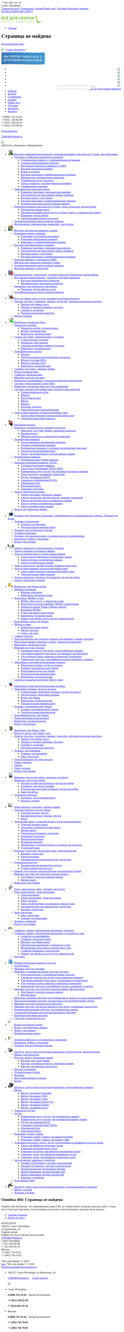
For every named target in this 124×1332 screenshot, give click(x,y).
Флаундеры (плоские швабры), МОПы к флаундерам (50, 604)
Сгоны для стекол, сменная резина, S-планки (39, 336)
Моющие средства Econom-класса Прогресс (38, 1003)
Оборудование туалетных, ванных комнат (36, 807)
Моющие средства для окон (29, 377)
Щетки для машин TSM (34, 1096)
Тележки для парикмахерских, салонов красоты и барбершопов (49, 536)
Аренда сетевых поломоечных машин (41, 503)
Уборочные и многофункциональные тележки (39, 662)
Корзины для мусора (32, 853)
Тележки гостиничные (26, 521)
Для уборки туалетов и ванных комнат (42, 877)
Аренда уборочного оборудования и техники (38, 548)
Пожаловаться (9, 131)
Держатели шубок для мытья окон (39, 328)
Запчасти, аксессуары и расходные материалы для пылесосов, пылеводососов (56, 1051)
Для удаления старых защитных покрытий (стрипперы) (51, 656)
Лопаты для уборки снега (35, 304)
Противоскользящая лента (35, 209)
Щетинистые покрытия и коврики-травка (37, 262)
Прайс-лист (50, 8)
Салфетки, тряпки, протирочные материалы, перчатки (43, 930)
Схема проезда (40, 1278)
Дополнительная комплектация (38, 451)
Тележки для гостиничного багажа (33, 530)
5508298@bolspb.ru (11, 136)
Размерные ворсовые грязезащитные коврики (46, 192)
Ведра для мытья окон (26, 371)
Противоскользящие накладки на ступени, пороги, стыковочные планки (61, 212)
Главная (5, 8)
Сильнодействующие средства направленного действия (45, 1012)
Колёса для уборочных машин (30, 1027)
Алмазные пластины (32, 488)
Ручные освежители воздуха (36, 868)
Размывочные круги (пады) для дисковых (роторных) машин (54, 471)
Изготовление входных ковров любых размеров (47, 195)
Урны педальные (30, 856)
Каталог (15, 8)
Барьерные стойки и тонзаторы (31, 539)
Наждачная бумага (31, 486)
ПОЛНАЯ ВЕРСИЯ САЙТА (17, 11)
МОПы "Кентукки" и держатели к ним (42, 601)
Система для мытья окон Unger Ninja (34, 383)
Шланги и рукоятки (25, 1069)
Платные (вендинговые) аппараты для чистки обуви (49, 789)
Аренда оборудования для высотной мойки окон (41, 412)
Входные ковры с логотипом (36, 198)
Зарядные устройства (32, 1177)
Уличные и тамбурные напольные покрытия (38, 157)
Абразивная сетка (30, 483)
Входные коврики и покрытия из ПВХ (35, 259)
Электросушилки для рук (35, 812)
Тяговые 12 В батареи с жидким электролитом (46, 1163)
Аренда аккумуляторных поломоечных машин (46, 500)
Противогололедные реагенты (37, 313)
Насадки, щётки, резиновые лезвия (33, 1057)
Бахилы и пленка (30, 800)
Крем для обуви (29, 792)
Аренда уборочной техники (29, 491)
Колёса (18, 1081)
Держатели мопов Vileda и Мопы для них (43, 607)
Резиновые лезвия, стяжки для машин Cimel (45, 1139)
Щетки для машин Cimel (34, 1099)
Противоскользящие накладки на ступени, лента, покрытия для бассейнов (55, 206)
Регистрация (104, 88)
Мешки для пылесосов (26, 1054)
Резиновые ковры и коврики (30, 233)
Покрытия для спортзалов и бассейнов (35, 286)
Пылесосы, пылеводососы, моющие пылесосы (39, 427)
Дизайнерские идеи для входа (37, 180)
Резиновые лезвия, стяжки (28, 1134)
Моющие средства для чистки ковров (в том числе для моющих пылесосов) (56, 1006)
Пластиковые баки (24, 1180)
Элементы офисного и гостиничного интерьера (40, 1039)
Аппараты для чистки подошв (37, 786)
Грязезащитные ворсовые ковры (32, 189)
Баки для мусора (30, 756)
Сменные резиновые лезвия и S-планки (42, 345)
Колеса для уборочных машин (30, 509)
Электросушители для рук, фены (32, 810)
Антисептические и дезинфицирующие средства (48, 974)
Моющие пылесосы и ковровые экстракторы (45, 436)
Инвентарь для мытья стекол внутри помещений (41, 386)
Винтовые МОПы (31, 609)
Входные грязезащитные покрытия (40, 280)
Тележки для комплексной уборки (39, 668)
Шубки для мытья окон (33, 331)
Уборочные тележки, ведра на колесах (42, 665)
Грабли (18, 765)
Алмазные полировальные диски (39, 1148)
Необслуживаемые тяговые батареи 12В (43, 1171)
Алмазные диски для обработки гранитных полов (48, 1157)
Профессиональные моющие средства (34, 963)
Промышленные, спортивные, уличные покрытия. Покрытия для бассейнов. (56, 274)
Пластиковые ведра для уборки (31, 621)
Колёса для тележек (25, 541)
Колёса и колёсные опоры (27, 1024)
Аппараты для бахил (25, 795)
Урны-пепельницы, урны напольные (34, 892)
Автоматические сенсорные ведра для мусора (46, 859)
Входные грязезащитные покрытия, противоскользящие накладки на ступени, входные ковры (65, 154)
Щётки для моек (23, 1189)
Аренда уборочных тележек (29, 580)
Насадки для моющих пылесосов (39, 1066)
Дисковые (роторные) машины (38, 465)
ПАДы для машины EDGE (35, 477)
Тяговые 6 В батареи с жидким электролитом (46, 1166)
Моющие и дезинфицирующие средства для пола (41, 971)
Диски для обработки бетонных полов (42, 1145)
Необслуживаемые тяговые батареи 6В (42, 1174)
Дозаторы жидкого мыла (34, 824)
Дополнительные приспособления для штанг (45, 357)
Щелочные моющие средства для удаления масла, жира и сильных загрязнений (58, 998)
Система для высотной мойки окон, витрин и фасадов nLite (47, 389)
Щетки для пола (29, 630)
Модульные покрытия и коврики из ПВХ (43, 165)
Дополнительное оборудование (38, 418)
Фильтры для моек (24, 1192)
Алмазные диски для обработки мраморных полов (48, 1154)
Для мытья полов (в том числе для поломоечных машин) (52, 650)
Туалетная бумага (30, 847)
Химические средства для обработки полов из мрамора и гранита (57, 659)
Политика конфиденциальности (19, 1267)
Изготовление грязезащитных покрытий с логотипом (43, 224)
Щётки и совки (22, 624)
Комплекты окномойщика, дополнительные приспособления (48, 380)
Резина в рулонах (30, 171)
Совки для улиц (29, 633)
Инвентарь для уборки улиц (29, 730)
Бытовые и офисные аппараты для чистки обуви (47, 783)
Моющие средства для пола (29, 647)
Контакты (73, 8)
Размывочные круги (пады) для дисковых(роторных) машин (54, 1119)
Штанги (25, 354)
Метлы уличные (23, 316)
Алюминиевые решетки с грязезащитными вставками (50, 160)
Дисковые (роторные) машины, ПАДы (35, 462)
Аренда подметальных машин (37, 506)
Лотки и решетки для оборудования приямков (46, 183)
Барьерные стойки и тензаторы (31, 1042)
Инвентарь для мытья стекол (29, 322)
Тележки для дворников (27, 750)
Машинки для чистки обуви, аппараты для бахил (40, 777)
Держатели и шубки (25, 325)
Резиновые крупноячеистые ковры (40, 236)
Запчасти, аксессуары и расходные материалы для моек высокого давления (55, 1186)
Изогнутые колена (31, 398)
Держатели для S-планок (34, 342)
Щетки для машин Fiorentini (36, 1093)
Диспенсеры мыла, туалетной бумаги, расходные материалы (47, 821)
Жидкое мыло (28, 830)
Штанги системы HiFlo (33, 360)
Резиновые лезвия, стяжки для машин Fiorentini (47, 1136)
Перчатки (19, 956)
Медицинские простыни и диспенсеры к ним (46, 948)
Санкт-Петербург (15, 49)
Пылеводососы (29, 433)
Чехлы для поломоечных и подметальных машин (48, 454)
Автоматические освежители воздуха (41, 865)
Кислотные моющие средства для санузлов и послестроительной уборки (54, 1000)
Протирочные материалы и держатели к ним (45, 945)
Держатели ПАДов (24, 1110)
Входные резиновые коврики (37, 168)
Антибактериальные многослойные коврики (45, 203)
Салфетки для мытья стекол (36, 939)
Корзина (83, 8)
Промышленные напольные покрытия (42, 283)
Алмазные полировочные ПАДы (39, 480)
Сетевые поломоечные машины (38, 445)
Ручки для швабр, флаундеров (37, 612)
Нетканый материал (32, 842)
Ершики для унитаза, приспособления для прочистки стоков (47, 871)
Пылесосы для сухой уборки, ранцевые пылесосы (48, 430)
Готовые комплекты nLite (35, 392)
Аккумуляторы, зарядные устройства (34, 1160)
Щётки (24, 401)
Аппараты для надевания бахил (38, 797)
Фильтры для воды (31, 406)
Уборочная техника (24, 424)
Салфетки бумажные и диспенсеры (40, 950)
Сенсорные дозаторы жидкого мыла (40, 827)
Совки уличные (22, 762)
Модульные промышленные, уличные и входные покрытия (47, 277)
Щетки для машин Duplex (35, 1104)
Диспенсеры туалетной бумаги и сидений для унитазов (51, 845)
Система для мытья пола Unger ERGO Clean (38, 679)
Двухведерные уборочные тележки (40, 694)
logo (3, 1264)
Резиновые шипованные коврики (39, 239)
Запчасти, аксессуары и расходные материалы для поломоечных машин (53, 1087)
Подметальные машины (27, 456)
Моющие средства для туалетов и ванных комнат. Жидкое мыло (49, 989)
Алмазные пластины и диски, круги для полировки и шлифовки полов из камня (58, 1142)
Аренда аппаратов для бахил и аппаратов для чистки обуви (47, 577)
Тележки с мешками (25, 921)
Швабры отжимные (25, 589)
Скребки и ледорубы (32, 310)
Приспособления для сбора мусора (33, 759)
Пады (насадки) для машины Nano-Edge (43, 474)
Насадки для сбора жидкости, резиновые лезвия (47, 1063)
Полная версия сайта (12, 44)
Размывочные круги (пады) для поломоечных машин (50, 1116)
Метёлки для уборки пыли (35, 942)
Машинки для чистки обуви (29, 780)
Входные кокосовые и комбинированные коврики (48, 174)
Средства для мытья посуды (29, 1018)
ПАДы (18, 1113)
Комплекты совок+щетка (34, 627)
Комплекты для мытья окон (36, 334)
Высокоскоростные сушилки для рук (41, 815)
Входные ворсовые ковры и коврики (34, 245)
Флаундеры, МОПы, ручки (29, 598)
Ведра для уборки (30, 697)
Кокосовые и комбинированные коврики (43, 242)
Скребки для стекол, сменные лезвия (34, 369)
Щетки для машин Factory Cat (37, 1101)
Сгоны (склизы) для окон (34, 339)
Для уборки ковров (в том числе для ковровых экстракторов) (54, 653)
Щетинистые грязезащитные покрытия (42, 177)
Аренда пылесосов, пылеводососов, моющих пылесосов (52, 497)
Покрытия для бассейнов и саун (38, 289)
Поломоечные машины (27, 439)
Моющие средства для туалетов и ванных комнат (41, 874)
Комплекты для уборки (27, 882)
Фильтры (19, 1075)
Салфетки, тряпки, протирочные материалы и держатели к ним (49, 933)
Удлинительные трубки (27, 1072)
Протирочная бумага (32, 839)
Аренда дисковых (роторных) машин (41, 494)
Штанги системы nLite (33, 363)
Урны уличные (22, 768)
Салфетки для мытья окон (28, 374)
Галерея (38, 8)
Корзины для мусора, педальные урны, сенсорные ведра (45, 850)
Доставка (62, 8)
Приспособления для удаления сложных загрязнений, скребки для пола (53, 639)
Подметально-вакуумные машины (39, 459)
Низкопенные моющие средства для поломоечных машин (46, 1009)
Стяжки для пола (23, 636)
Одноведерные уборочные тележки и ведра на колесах (51, 692)
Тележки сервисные (25, 533)
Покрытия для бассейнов (34, 215)
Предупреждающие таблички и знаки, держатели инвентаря (47, 641)
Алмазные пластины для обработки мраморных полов (51, 1151)
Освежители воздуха (25, 862)
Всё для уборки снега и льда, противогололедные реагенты (46, 298)
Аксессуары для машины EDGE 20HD (42, 468)
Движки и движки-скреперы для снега (42, 307)
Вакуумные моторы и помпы (30, 1078)
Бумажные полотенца (33, 836)
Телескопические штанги (28, 351)
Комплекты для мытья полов (36, 595)
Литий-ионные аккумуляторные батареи (43, 1169)
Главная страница (17, 1214)
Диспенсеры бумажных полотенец (40, 833)
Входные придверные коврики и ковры (35, 230)
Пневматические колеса (27, 1033)
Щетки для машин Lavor (34, 1107)
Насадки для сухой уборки (35, 1060)
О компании (27, 8)
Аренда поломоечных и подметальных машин (39, 554)
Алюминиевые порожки (34, 186)
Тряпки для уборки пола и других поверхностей (47, 618)
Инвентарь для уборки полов (29, 586)
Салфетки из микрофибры (35, 936)
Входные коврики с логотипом (31, 268)
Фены (24, 818)
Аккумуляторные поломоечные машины (43, 442)
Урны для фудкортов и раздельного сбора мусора (48, 903)
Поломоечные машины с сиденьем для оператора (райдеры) (54, 448)
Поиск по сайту (16, 1217)
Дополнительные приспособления (40, 409)
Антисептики (21, 965)
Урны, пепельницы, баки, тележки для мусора (39, 889)
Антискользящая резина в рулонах (39, 218)
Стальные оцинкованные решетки (39, 163)
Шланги (25, 403)
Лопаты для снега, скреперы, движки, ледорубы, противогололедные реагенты (58, 301)
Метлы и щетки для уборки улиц (32, 733)
